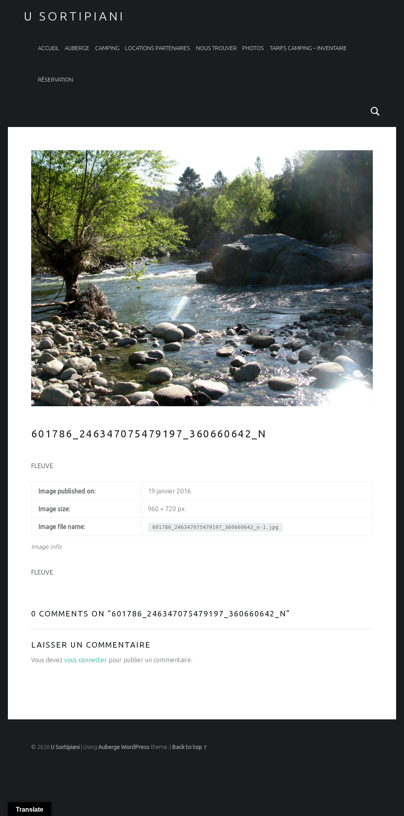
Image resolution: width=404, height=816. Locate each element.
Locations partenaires (157, 48)
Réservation (55, 80)
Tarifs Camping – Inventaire (308, 48)
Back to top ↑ (190, 747)
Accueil (48, 48)
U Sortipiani (74, 16)
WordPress (135, 747)
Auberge (77, 48)
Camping (107, 48)
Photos (253, 48)
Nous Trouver (216, 48)
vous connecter (85, 659)
